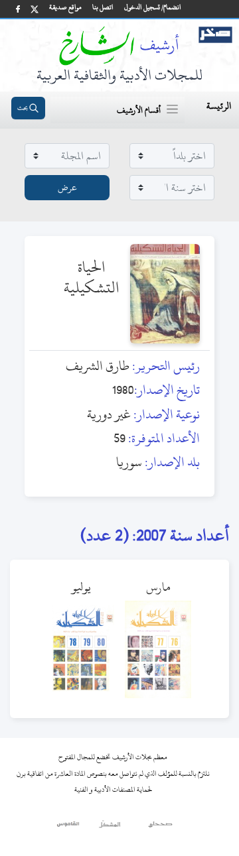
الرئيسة (218, 106)
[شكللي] (109, 827)
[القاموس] (68, 827)
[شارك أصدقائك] (18, 9)
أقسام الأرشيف (139, 110)
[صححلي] (160, 827)
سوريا (129, 462)
